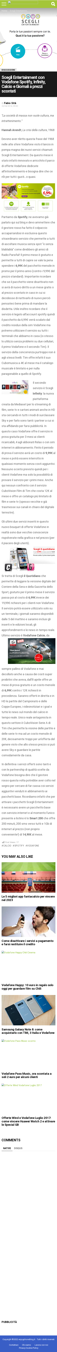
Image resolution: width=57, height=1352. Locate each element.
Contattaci (13, 1345)
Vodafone (33, 845)
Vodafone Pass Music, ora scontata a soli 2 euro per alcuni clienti (26, 1075)
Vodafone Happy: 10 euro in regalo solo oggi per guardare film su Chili (27, 986)
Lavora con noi (41, 1345)
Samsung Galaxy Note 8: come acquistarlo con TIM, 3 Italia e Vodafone (28, 1031)
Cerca (53, 4)
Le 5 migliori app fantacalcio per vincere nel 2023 (28, 898)
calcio (7, 845)
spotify (19, 845)
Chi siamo (26, 1345)
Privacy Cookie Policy (28, 1348)
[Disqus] (28, 1192)
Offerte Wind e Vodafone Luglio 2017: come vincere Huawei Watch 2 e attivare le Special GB (28, 1121)
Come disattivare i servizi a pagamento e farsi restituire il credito (28, 942)
